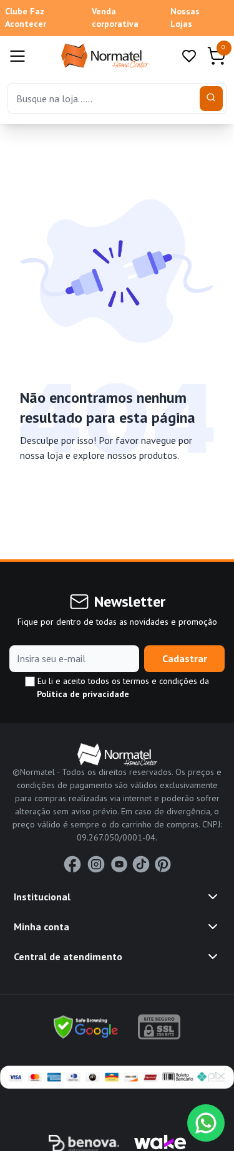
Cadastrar (184, 658)
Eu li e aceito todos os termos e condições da (122, 687)
